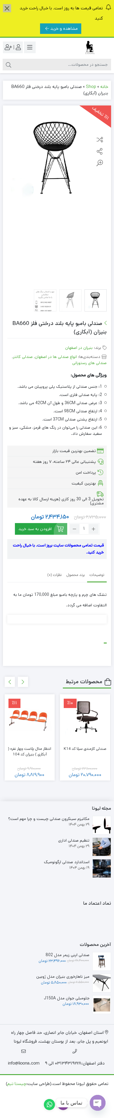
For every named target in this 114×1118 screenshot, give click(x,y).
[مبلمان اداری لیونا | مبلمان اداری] (87, 47)
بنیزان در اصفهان (79, 348)
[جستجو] (8, 64)
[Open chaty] (98, 1103)
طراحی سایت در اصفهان (70, 1092)
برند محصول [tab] (75, 575)
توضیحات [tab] (96, 575)
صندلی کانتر (23, 357)
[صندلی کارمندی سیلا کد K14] (85, 719)
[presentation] (23, 682)
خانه (104, 87)
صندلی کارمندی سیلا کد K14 (85, 749)
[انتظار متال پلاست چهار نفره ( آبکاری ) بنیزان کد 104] (30, 719)
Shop (91, 87)
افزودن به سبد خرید (35, 529)
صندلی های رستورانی (89, 363)
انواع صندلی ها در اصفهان (56, 357)
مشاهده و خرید (64, 28)
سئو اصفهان (33, 1092)
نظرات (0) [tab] (54, 575)
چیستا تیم (16, 1084)
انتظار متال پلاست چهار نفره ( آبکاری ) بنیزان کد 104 (29, 751)
